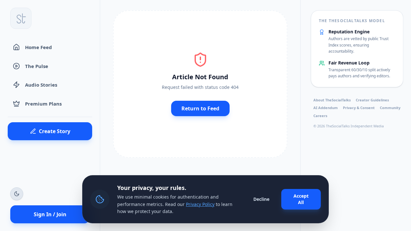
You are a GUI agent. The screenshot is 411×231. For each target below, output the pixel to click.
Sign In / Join (50, 214)
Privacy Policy (200, 204)
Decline (261, 199)
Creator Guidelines (372, 100)
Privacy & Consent (359, 107)
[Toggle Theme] (16, 193)
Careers (320, 115)
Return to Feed (200, 108)
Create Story (54, 131)
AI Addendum (325, 107)
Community (390, 107)
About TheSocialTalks (332, 100)
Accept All (301, 199)
